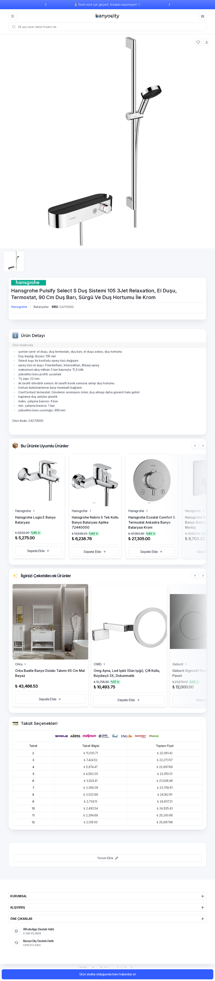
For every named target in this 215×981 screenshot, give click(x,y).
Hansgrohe (19, 306)
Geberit (177, 664)
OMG (97, 664)
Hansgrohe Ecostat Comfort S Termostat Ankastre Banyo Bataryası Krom (151, 522)
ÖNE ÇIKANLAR (21, 918)
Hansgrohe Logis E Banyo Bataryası (35, 519)
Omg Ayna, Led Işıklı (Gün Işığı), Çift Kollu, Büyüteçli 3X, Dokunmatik (127, 673)
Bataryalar (41, 306)
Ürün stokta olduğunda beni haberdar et (107, 974)
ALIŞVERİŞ (17, 907)
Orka (18, 664)
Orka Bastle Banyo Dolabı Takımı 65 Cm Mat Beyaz (50, 673)
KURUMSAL (18, 896)
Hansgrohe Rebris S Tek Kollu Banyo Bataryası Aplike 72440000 (95, 522)
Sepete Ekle (36, 551)
